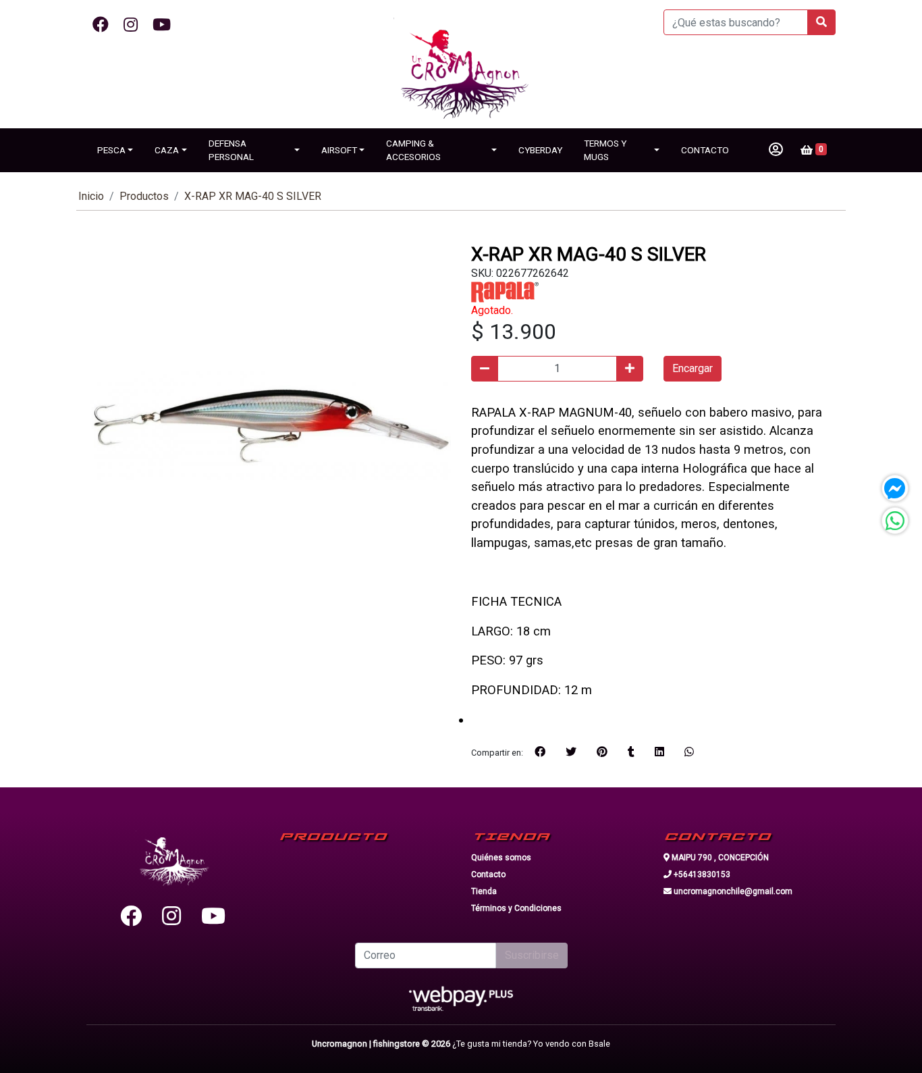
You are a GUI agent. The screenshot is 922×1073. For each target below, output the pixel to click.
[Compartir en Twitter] (571, 752)
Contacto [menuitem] (705, 150)
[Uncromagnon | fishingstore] (461, 73)
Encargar (692, 368)
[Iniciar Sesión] (776, 150)
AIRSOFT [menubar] (339, 150)
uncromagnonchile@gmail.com (732, 891)
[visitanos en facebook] (100, 25)
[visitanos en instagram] (130, 25)
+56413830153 (701, 874)
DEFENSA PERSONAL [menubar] (231, 150)
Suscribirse (532, 955)
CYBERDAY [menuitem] (540, 150)
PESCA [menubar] (111, 150)
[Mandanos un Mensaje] (895, 488)
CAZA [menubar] (167, 150)
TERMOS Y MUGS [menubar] (605, 150)
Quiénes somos (501, 857)
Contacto (488, 874)
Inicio (91, 196)
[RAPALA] (505, 291)
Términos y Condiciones (516, 908)
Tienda (484, 891)
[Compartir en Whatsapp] (689, 752)
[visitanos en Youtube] (161, 25)
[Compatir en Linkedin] (659, 752)
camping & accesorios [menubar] (413, 150)
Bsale (599, 1044)
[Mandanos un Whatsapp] (895, 520)
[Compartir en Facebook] (540, 752)
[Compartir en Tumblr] (631, 752)
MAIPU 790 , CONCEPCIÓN (719, 857)
